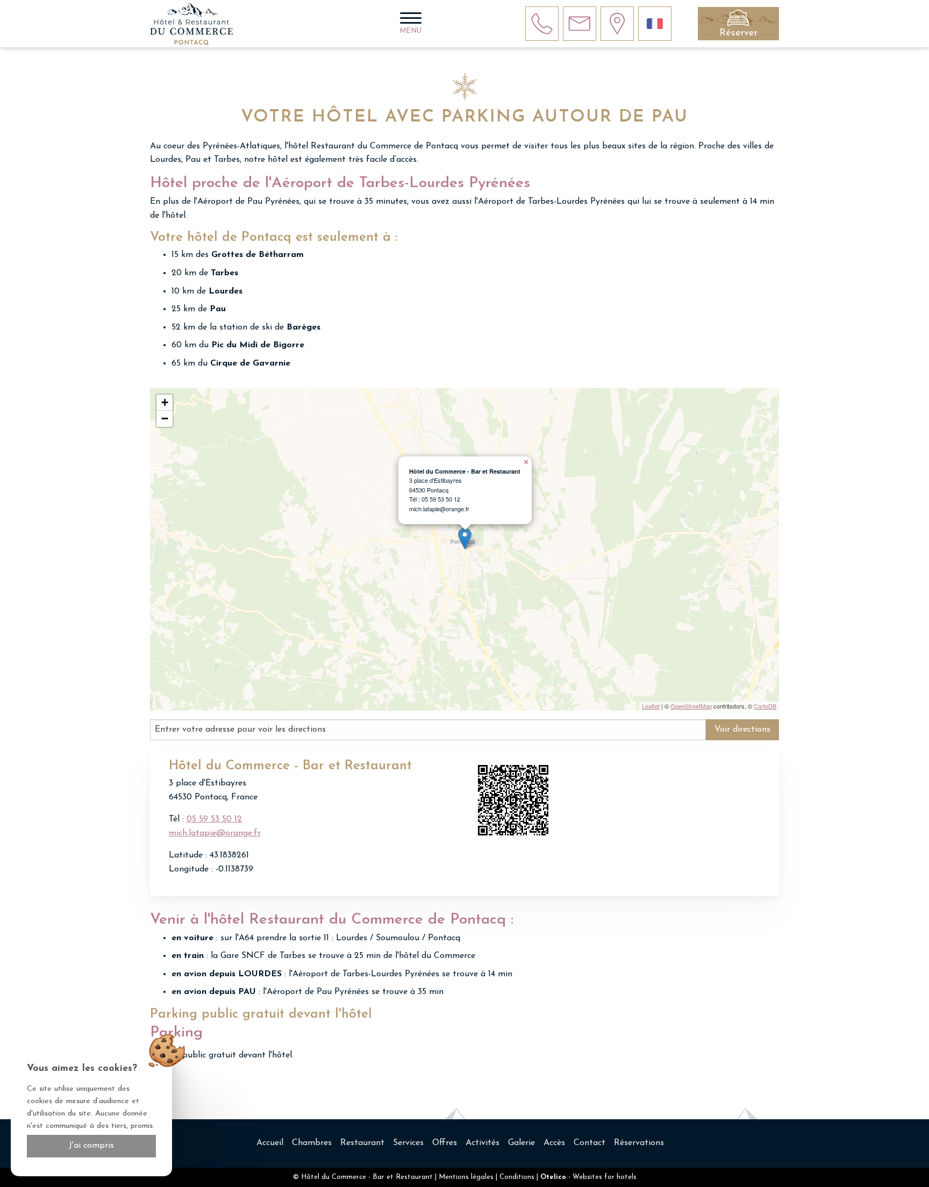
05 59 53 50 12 (214, 819)
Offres (444, 1143)
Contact (589, 1143)
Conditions (516, 1177)
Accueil (269, 1143)
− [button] (164, 418)
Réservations (639, 1143)
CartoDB (765, 706)
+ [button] (164, 402)
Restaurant (362, 1143)
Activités (482, 1143)
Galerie (521, 1143)
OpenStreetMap (691, 706)
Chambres (312, 1143)
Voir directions (742, 729)
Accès (554, 1143)
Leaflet (651, 706)
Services (408, 1143)
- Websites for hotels (588, 1177)
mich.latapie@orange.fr (215, 833)
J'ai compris (91, 1145)
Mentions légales (466, 1177)
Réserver (738, 33)
